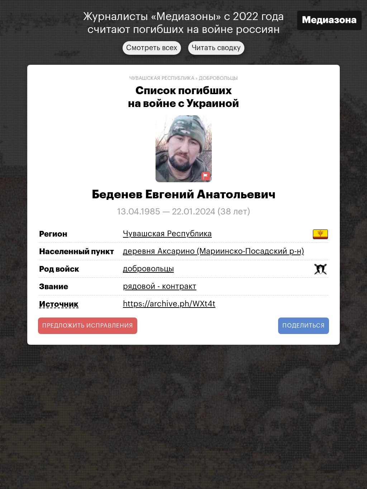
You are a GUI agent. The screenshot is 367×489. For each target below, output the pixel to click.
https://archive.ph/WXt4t (169, 304)
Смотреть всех (151, 48)
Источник (58, 304)
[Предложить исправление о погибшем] (206, 176)
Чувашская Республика (161, 78)
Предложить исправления (87, 326)
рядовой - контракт (159, 286)
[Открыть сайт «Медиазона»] (329, 21)
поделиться (303, 326)
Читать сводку (216, 48)
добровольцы (218, 78)
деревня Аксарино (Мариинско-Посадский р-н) (213, 251)
